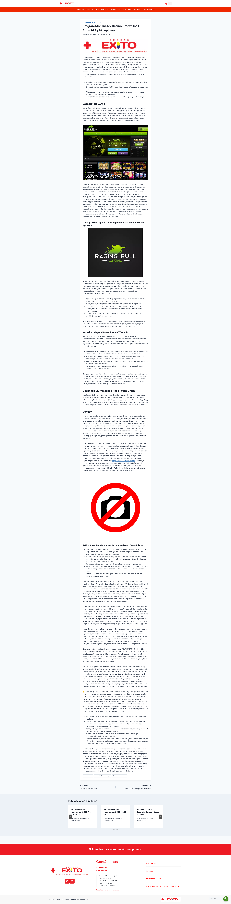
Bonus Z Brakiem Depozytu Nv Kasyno (137, 787)
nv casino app (87, 776)
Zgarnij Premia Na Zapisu (89, 787)
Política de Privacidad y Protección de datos (162, 886)
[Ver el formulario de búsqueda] (170, 3)
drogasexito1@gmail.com (92, 34)
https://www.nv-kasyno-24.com (123, 461)
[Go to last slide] (70, 817)
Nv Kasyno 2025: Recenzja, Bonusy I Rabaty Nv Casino (148, 812)
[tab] (111, 829)
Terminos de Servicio (154, 879)
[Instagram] (72, 881)
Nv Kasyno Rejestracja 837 (92, 22)
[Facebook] (67, 881)
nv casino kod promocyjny (103, 776)
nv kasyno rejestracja (119, 776)
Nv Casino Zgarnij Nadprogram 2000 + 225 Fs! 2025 (115, 812)
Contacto (149, 871)
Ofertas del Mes (149, 9)
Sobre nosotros (151, 863)
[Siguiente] (160, 817)
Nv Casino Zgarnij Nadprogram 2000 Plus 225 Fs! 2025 (81, 812)
